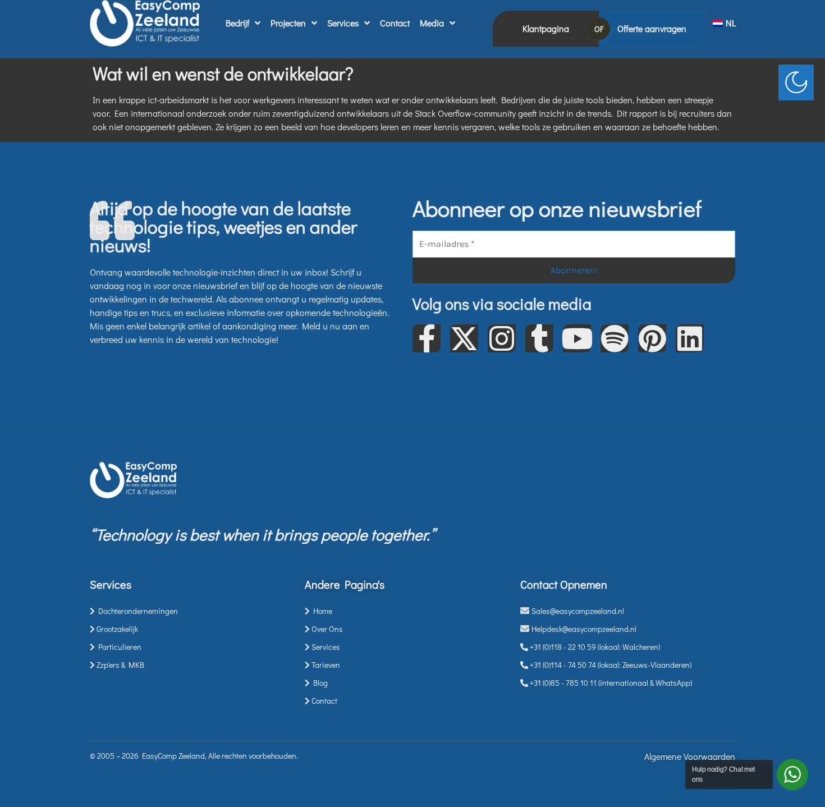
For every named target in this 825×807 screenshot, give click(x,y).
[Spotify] (615, 338)
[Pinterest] (652, 338)
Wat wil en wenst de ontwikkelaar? (223, 73)
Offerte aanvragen (651, 28)
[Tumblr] (539, 338)
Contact (395, 23)
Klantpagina (545, 28)
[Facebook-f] (426, 338)
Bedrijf (237, 23)
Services (343, 23)
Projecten (288, 23)
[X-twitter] (464, 338)
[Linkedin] (690, 338)
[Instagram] (502, 338)
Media (432, 23)
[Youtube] (577, 338)
